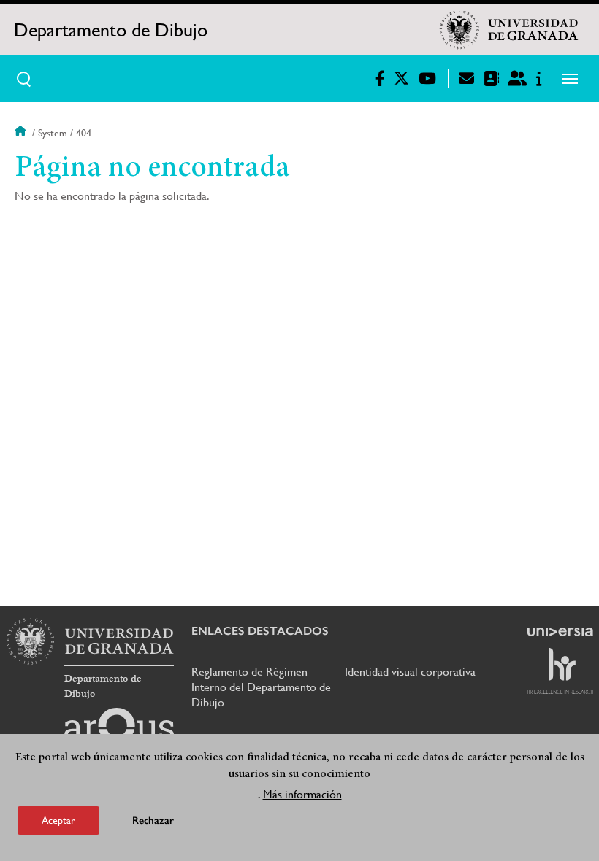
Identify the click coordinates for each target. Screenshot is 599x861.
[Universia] (560, 632)
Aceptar (58, 820)
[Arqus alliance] (119, 731)
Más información (302, 794)
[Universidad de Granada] (509, 30)
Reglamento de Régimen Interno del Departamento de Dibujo (261, 687)
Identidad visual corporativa (410, 672)
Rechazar (153, 820)
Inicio (22, 133)
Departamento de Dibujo (110, 29)
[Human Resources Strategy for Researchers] (560, 670)
